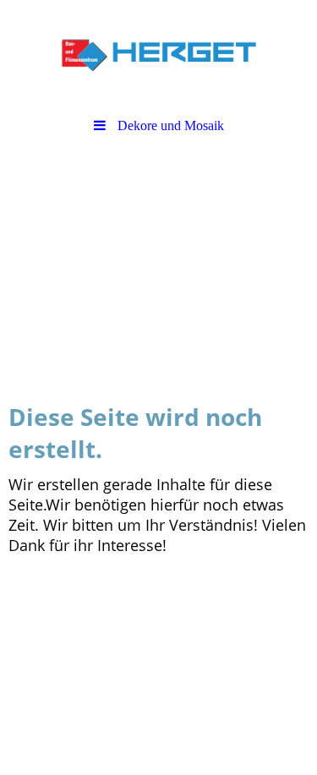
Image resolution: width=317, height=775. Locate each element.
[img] (158, 55)
